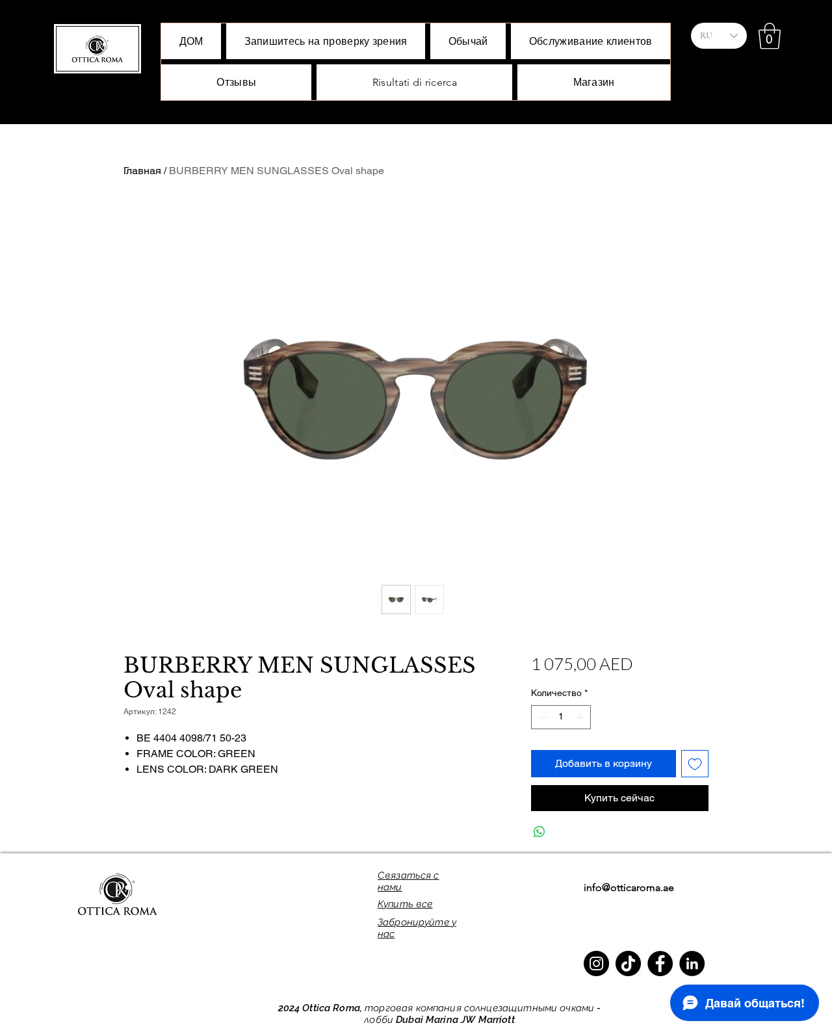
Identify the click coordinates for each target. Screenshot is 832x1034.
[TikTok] (628, 963)
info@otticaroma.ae (629, 887)
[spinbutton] (561, 717)
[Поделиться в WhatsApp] (539, 832)
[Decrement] (541, 717)
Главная (142, 170)
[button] (770, 36)
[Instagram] (596, 963)
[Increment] (581, 717)
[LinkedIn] (692, 963)
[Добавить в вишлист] (694, 763)
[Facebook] (660, 963)
